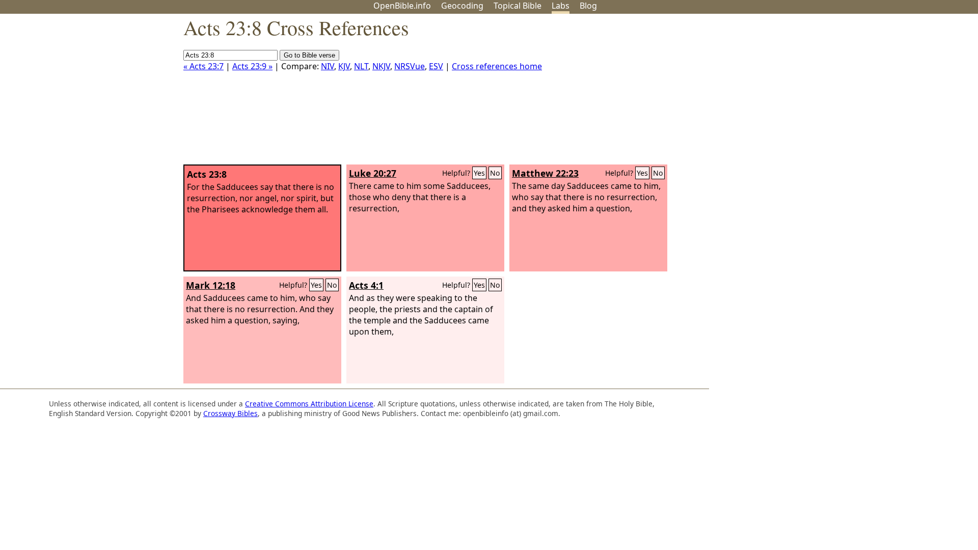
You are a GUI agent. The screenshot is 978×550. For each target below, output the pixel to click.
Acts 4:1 (366, 285)
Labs (560, 5)
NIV (327, 66)
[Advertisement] (875, 93)
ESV (436, 66)
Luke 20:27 (372, 173)
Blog (588, 5)
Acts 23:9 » (252, 66)
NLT (361, 66)
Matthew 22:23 (545, 173)
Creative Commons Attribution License (309, 403)
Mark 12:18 (210, 285)
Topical (517, 5)
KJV (344, 66)
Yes (479, 173)
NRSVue (409, 66)
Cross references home (497, 66)
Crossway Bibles (230, 413)
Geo (462, 5)
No (495, 173)
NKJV (381, 66)
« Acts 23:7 (203, 66)
